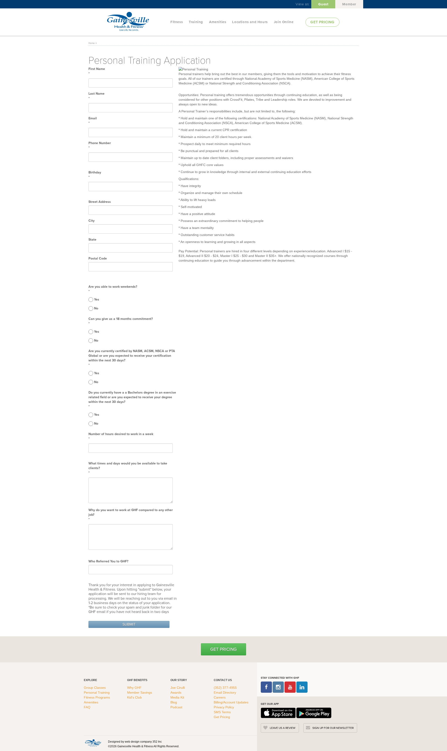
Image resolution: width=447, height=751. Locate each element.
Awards (175, 692)
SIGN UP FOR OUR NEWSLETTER (333, 728)
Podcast (176, 707)
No (96, 308)
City (91, 220)
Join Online (284, 21)
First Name (96, 69)
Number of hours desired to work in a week (120, 434)
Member (349, 4)
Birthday (94, 172)
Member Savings (140, 692)
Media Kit (177, 697)
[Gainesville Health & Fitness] (137, 22)
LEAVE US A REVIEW (282, 728)
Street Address (99, 202)
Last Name (96, 93)
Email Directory (225, 692)
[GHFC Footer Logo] (93, 742)
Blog (174, 702)
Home (91, 43)
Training (196, 21)
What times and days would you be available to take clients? (127, 466)
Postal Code (97, 258)
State (92, 239)
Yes (96, 299)
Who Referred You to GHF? (108, 561)
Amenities (217, 21)
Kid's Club (135, 697)
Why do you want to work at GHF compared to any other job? (130, 512)
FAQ (87, 707)
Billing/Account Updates (231, 702)
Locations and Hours (250, 21)
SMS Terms (222, 712)
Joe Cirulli (177, 687)
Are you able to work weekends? (112, 286)
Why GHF (134, 687)
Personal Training (97, 692)
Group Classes (95, 687)
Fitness (176, 21)
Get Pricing (223, 649)
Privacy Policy (224, 707)
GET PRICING (322, 22)
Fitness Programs (97, 697)
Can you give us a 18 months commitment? (120, 319)
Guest (323, 4)
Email (92, 118)
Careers (220, 697)
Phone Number (99, 143)
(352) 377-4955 (225, 687)
